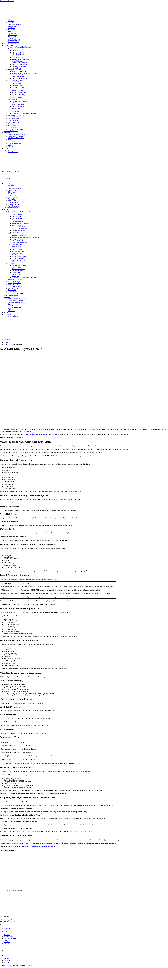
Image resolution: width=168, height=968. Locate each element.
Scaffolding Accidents (18, 75)
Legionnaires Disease (18, 108)
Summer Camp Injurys (19, 66)
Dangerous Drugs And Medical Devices (24, 113)
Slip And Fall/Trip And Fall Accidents (19, 47)
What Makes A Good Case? (16, 134)
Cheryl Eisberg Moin (14, 24)
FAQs (9, 145)
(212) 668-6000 (5, 178)
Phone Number (4, 878)
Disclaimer (7, 960)
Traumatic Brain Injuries (19, 101)
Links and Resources (14, 143)
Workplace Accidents (14, 70)
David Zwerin (12, 26)
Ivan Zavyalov (12, 33)
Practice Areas (8, 45)
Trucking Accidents (18, 94)
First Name (3, 859)
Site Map (6, 962)
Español (6, 148)
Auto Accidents (16, 82)
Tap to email (4, 1)
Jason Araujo (12, 31)
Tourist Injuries (12, 127)
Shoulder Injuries (17, 110)
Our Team (7, 19)
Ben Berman (12, 29)
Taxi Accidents (16, 84)
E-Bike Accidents (17, 97)
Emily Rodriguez (13, 38)
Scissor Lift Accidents (18, 77)
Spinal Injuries (16, 103)
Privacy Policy (8, 959)
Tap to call (11, 1)
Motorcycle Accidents (18, 87)
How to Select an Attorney (16, 136)
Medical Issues (12, 99)
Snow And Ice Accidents (19, 64)
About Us (11, 21)
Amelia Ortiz (12, 36)
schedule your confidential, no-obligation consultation (38, 846)
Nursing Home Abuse (14, 118)
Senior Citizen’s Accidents (16, 115)
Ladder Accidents (17, 50)
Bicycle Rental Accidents (19, 92)
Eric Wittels (11, 28)
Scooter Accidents (17, 89)
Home (6, 342)
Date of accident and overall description (12, 887)
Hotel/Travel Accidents (15, 122)
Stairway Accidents (18, 52)
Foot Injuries (15, 111)
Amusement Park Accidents (20, 59)
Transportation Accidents (15, 80)
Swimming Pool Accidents (20, 63)
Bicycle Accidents (17, 91)
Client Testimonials (10, 938)
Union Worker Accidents (19, 78)
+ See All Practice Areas (15, 129)
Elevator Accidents (17, 57)
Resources (7, 132)
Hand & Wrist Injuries (18, 104)
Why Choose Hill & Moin (16, 138)
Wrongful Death (13, 120)
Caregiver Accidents (14, 117)
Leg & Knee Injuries (18, 106)
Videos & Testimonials (11, 131)
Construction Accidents (11, 43)
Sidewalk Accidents (18, 54)
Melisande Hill (12, 22)
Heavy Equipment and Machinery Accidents (25, 73)
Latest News (11, 141)
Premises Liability (13, 49)
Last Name (3, 865)
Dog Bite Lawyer (13, 124)
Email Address (4, 872)
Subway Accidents (17, 85)
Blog (9, 139)
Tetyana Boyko (12, 35)
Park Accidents (16, 68)
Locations (7, 942)
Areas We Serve (13, 152)
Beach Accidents (17, 61)
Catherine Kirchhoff (14, 40)
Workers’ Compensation (19, 71)
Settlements (11, 146)
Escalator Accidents (18, 56)
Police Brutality (12, 125)
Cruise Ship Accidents (18, 96)
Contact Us (7, 150)
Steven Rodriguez (13, 42)
